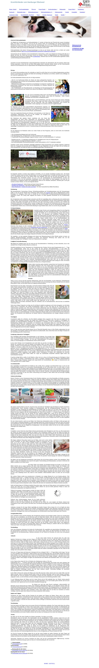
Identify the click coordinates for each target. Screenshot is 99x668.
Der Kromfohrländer (24, 9)
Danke (56, 15)
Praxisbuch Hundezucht (17, 184)
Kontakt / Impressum (47, 15)
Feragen (66, 224)
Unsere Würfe (71, 9)
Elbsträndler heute (21, 12)
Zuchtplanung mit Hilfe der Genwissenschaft (78, 49)
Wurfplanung (81, 9)
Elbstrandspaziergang (33, 12)
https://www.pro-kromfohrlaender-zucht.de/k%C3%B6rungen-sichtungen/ (38, 51)
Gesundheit (74, 12)
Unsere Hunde (42, 9)
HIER (66, 228)
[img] (49, 4)
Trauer (38, 15)
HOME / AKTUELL (49, 663)
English (62, 15)
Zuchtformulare (36, 56)
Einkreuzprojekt (58, 12)
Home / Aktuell (12, 9)
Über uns (34, 9)
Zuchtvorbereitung (52, 9)
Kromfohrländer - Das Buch (27, 15)
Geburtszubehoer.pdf (17, 643)
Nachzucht (11, 12)
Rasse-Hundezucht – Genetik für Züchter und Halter (24, 186)
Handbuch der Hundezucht (18, 185)
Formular (48, 192)
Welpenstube (62, 9)
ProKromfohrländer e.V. (46, 12)
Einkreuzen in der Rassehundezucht (76, 45)
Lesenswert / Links (13, 15)
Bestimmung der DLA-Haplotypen (39, 227)
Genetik (67, 12)
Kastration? (82, 12)
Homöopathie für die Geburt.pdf (19, 650)
